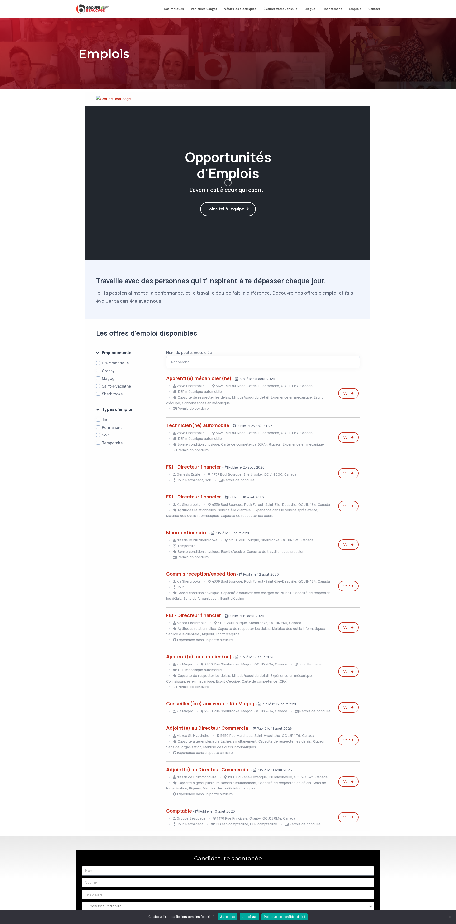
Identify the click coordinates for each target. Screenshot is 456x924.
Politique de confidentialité (284, 917)
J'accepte (227, 917)
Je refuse (249, 917)
